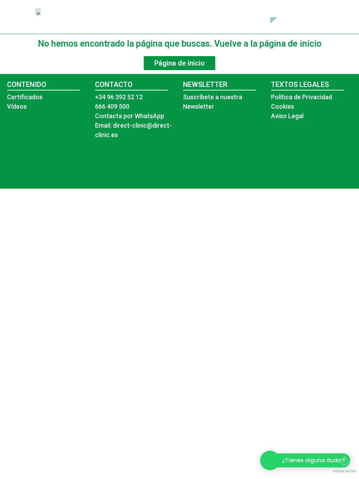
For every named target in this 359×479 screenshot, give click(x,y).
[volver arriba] (344, 461)
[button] (273, 20)
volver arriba (344, 471)
